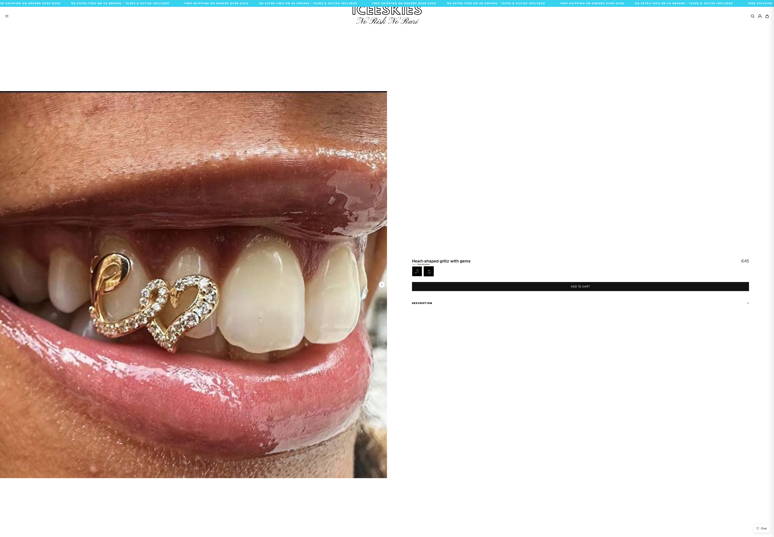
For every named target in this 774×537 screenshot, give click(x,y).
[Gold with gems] (429, 271)
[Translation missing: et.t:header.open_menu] (7, 16)
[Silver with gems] (417, 271)
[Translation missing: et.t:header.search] (753, 16)
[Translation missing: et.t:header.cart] (767, 16)
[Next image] (382, 284)
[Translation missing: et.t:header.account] (760, 16)
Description (422, 303)
